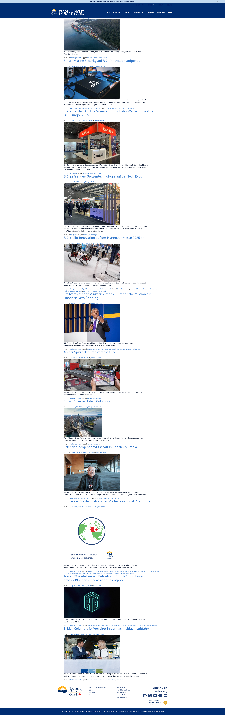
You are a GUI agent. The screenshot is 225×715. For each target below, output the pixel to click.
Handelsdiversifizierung (117, 349)
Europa (127, 289)
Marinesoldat (101, 573)
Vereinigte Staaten (150, 626)
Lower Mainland (121, 626)
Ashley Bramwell (97, 243)
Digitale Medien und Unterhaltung (126, 571)
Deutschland (91, 349)
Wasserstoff (102, 291)
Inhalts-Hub (121, 697)
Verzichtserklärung (123, 690)
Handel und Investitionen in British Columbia (85, 108)
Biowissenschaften (89, 173)
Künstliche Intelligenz (119, 108)
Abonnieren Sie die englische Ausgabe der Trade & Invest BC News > (112, 1)
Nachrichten (140, 5)
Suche (150, 5)
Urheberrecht (121, 687)
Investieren (161, 12)
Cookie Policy (121, 695)
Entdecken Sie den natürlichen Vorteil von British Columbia (107, 501)
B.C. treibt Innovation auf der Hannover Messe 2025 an (104, 237)
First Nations (74, 498)
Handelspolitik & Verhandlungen (89, 289)
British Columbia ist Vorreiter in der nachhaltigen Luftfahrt (106, 628)
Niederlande (135, 349)
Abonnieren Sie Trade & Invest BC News (155, 702)
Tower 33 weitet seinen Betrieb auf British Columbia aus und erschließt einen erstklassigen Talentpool (108, 578)
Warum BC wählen (113, 12)
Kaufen (170, 12)
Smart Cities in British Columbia (87, 401)
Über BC (127, 12)
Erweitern (150, 12)
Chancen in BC (139, 12)
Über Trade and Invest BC (97, 687)
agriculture (90, 571)
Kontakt (160, 5)
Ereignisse (73, 173)
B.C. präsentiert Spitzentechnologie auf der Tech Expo (103, 176)
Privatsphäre (121, 692)
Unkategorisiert (75, 58)
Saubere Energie (76, 291)
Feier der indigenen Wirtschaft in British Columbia (100, 447)
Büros (91, 690)
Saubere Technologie (100, 58)
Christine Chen (100, 66)
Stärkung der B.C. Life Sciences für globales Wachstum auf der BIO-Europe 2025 (109, 113)
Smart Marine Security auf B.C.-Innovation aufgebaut (103, 60)
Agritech (98, 571)
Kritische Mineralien (142, 289)
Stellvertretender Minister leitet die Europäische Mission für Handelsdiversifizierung (107, 296)
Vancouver (96, 444)
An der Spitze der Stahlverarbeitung (90, 352)
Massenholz (110, 573)
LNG (80, 573)
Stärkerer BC (115, 498)
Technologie (131, 108)
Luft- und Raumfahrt (89, 573)
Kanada (89, 58)
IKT (139, 571)
